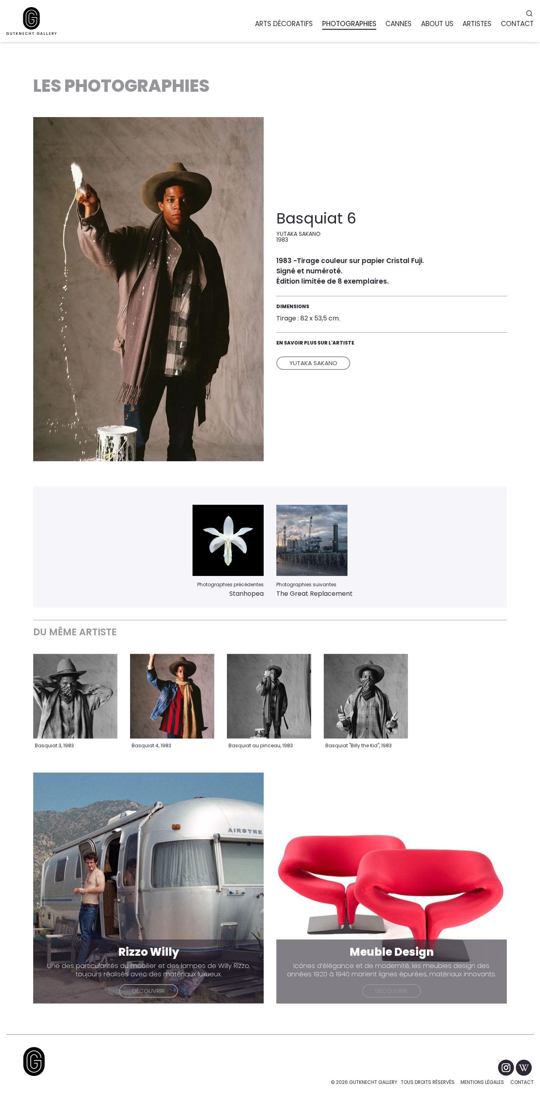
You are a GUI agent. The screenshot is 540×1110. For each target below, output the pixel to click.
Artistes (477, 23)
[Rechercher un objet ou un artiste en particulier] (530, 13)
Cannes (398, 23)
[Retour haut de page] (34, 1061)
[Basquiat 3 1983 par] (75, 696)
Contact (522, 1082)
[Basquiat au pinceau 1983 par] (269, 696)
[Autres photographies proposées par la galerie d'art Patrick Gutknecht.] (228, 540)
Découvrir (148, 991)
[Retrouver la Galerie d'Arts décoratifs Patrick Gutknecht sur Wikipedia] (523, 1067)
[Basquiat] (366, 696)
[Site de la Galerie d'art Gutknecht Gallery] (31, 21)
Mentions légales (482, 1082)
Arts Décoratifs (284, 23)
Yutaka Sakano (313, 363)
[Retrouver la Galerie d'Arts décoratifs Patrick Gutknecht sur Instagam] (506, 1067)
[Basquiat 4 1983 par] (172, 696)
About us (437, 23)
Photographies (349, 23)
